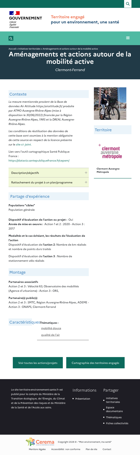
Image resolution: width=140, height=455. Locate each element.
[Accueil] (26, 20)
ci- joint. (26, 144)
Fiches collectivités (117, 423)
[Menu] (127, 38)
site (18, 144)
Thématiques (114, 417)
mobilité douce (51, 328)
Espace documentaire (114, 409)
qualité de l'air (50, 335)
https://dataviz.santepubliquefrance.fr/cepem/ (39, 160)
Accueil (12, 48)
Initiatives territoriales (29, 48)
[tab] (49, 172)
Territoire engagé (68, 17)
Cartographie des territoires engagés (95, 363)
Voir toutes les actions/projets (37, 363)
